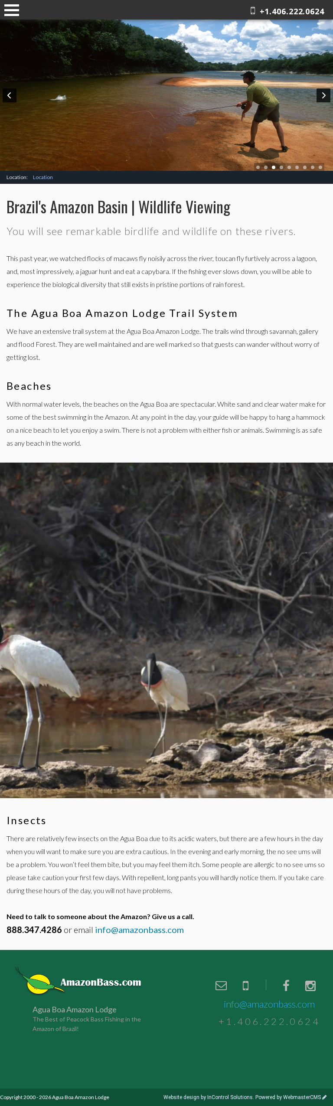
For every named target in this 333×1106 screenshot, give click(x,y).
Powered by (288, 1097)
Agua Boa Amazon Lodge (79, 981)
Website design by (208, 1097)
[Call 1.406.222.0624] (245, 985)
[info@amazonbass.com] (221, 985)
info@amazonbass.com (269, 1004)
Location (43, 177)
